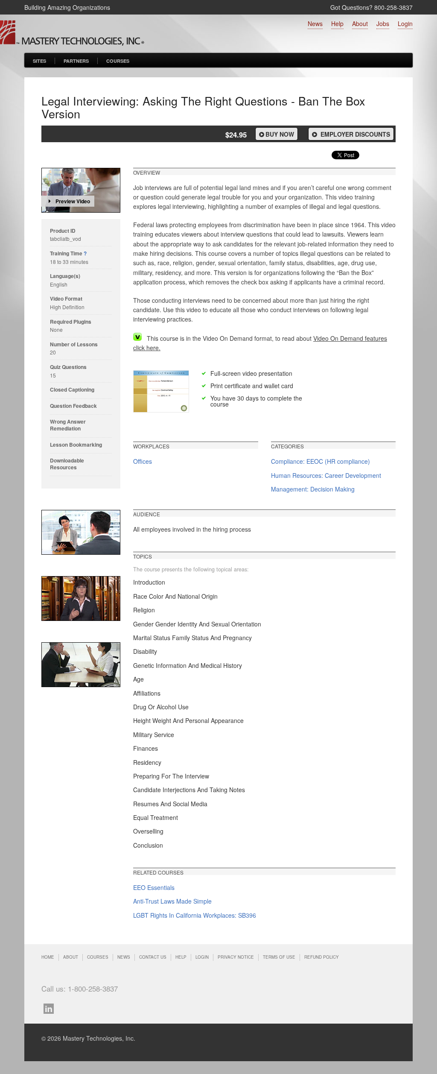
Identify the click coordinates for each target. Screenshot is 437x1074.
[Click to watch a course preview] (80, 190)
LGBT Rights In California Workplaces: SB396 (194, 915)
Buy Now (279, 134)
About (360, 23)
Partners (76, 61)
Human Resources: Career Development (326, 475)
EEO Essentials (154, 887)
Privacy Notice (236, 957)
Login (405, 23)
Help (337, 23)
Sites (39, 61)
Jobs (382, 23)
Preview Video (72, 201)
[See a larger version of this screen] (80, 532)
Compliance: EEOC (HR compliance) (320, 461)
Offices (142, 461)
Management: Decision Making (313, 489)
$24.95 (236, 134)
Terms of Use (279, 957)
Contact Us (152, 957)
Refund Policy (321, 957)
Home (47, 957)
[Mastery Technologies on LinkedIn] (50, 1007)
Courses (117, 61)
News (315, 23)
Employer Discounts (354, 134)
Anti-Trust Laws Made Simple (172, 901)
